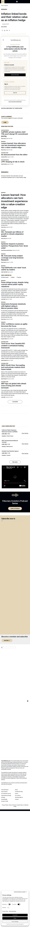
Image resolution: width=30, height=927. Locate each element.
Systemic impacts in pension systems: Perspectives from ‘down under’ (14, 246)
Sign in (15, 92)
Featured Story (4, 152)
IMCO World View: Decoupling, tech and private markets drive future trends (13, 367)
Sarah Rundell (4, 164)
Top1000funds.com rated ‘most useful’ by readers (13, 269)
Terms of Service (12, 805)
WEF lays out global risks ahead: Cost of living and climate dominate (13, 386)
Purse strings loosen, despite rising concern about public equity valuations (14, 284)
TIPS (13, 108)
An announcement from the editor (14, 155)
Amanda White (4, 156)
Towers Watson (18, 108)
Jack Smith (3, 299)
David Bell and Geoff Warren (6, 250)
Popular (19, 277)
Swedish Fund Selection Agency (10, 451)
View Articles (25, 433)
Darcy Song (3, 138)
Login (4, 122)
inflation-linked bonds (6, 108)
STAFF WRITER (4, 272)
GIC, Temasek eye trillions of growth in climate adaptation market (12, 234)
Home (2, 5)
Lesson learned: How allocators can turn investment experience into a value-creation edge (13, 145)
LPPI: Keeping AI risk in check (12, 162)
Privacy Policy (5, 805)
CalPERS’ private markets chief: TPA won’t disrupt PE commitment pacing (14, 134)
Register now (15, 74)
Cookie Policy (20, 805)
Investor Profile (5, 130)
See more (15, 462)
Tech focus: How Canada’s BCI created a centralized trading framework (13, 346)
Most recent (5, 277)
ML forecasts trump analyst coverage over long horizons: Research (12, 258)
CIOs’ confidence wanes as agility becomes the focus (14, 325)
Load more (15, 401)
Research (4, 9)
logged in (10, 118)
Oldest (12, 277)
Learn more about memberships (15, 101)
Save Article (4, 26)
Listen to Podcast (15, 508)
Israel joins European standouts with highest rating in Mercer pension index (13, 306)
